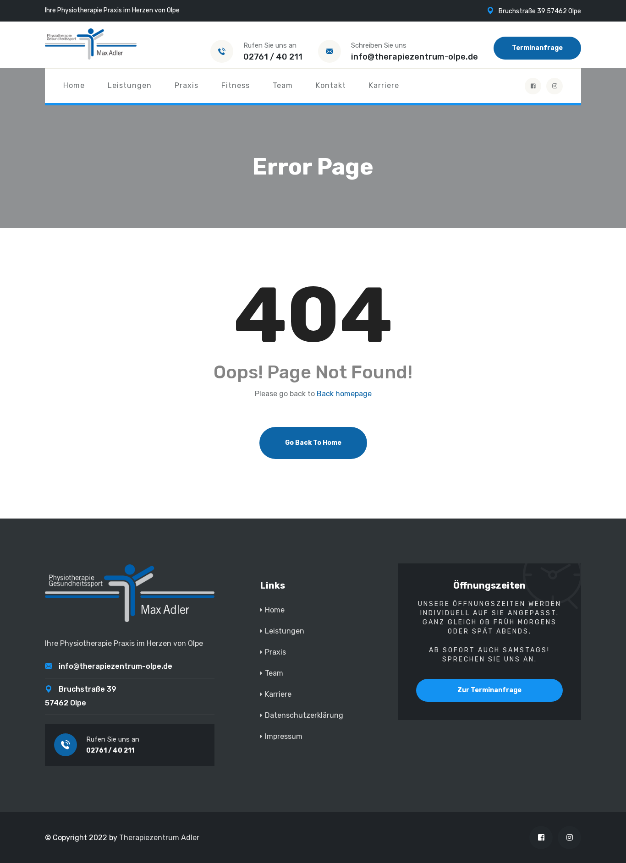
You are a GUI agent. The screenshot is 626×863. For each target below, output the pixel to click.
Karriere (384, 85)
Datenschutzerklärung (304, 715)
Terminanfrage (537, 48)
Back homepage (344, 394)
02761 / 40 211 (272, 57)
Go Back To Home (313, 443)
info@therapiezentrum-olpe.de (414, 57)
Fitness (235, 85)
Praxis (186, 85)
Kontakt (331, 85)
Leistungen (130, 85)
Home (74, 85)
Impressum (283, 736)
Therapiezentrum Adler (159, 837)
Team (283, 85)
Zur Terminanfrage (489, 690)
